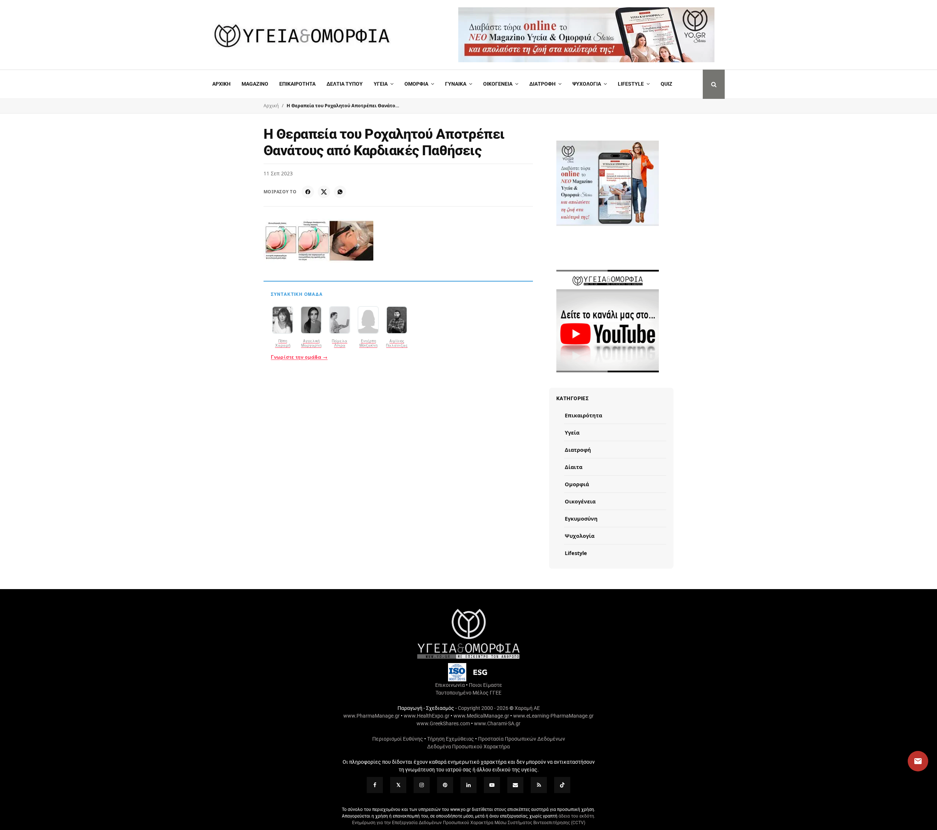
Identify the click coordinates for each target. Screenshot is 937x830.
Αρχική (221, 84)
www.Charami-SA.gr (497, 723)
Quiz (666, 84)
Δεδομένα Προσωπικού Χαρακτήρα (468, 746)
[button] (911, 761)
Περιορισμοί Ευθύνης (397, 739)
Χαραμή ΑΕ (527, 708)
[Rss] (539, 785)
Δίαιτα (573, 466)
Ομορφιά (577, 484)
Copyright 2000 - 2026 (483, 708)
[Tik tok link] (562, 785)
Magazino (255, 84)
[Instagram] (422, 785)
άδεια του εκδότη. (577, 816)
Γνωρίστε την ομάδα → (299, 357)
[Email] (515, 785)
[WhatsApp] (340, 192)
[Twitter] (398, 785)
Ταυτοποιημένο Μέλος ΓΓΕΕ (468, 693)
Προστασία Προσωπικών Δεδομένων (521, 739)
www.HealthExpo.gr (426, 716)
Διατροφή (542, 84)
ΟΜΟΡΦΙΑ (416, 84)
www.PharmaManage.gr (371, 716)
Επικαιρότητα (583, 415)
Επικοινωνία (450, 685)
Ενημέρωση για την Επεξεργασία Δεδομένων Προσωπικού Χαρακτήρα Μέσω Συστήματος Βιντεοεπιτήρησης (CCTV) (468, 822)
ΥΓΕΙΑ (381, 84)
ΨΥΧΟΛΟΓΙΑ (586, 84)
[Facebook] (308, 192)
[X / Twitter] (324, 192)
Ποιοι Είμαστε (485, 685)
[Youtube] (492, 785)
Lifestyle (631, 84)
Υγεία (572, 432)
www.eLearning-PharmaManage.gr (553, 716)
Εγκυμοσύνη (581, 518)
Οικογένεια (580, 501)
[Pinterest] (445, 785)
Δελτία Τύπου (344, 84)
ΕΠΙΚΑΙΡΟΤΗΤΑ (297, 84)
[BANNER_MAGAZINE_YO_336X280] (607, 183)
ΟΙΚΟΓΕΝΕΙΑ (497, 84)
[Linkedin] (468, 785)
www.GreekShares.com (443, 723)
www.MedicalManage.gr (481, 716)
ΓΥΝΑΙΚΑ (455, 84)
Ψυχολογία (579, 535)
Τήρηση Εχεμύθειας (450, 739)
